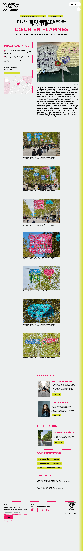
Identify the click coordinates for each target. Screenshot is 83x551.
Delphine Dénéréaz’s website (48, 459)
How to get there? (12, 73)
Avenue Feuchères (55, 16)
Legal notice (9, 521)
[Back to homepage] (10, 12)
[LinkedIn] (47, 510)
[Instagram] (32, 510)
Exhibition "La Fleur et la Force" (33, 16)
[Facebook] (37, 510)
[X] (42, 510)
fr (78, 9)
